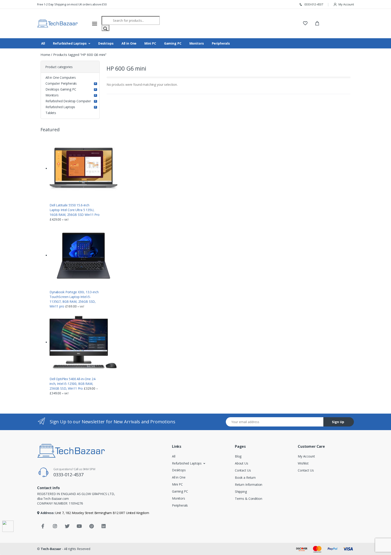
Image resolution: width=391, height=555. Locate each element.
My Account (346, 4)
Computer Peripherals (61, 83)
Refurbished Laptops (69, 43)
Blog (238, 456)
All (43, 43)
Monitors (196, 43)
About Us (241, 463)
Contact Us (243, 470)
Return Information (248, 484)
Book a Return (245, 477)
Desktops (106, 43)
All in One (129, 43)
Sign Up (338, 422)
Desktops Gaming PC (60, 89)
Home (45, 54)
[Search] (105, 28)
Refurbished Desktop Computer (68, 101)
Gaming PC (172, 43)
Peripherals (221, 43)
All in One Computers (60, 77)
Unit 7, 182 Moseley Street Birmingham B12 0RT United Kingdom (102, 513)
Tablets (50, 113)
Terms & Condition (248, 498)
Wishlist (303, 463)
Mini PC (150, 43)
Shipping (241, 491)
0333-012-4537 (313, 4)
